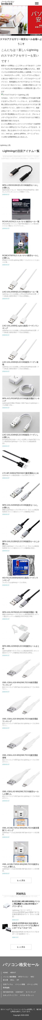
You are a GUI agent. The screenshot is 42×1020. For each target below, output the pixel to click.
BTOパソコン (23, 977)
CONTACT (19, 992)
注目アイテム (8, 984)
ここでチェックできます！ (25, 65)
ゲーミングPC (32, 984)
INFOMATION (8, 992)
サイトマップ (31, 992)
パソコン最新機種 (9, 977)
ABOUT (13, 972)
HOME (5, 972)
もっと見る (21, 880)
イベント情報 (20, 984)
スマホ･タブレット (27, 995)
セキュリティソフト (10, 995)
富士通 (5, 980)
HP (18, 980)
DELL (12, 980)
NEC (32, 977)
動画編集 (6, 988)
